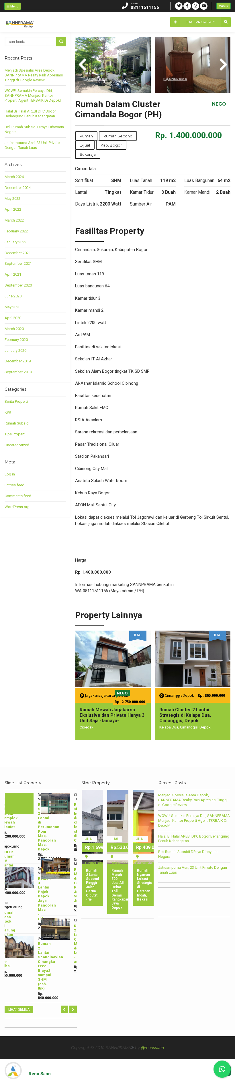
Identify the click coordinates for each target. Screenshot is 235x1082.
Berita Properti (16, 401)
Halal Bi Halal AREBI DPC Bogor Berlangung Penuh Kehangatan (30, 113)
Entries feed (14, 485)
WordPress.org (17, 507)
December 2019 (18, 361)
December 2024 (18, 187)
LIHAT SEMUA (19, 1010)
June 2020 (13, 296)
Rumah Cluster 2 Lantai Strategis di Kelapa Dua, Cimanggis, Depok (105, 715)
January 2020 (15, 350)
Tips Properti (15, 434)
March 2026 (14, 177)
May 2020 (12, 307)
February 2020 (16, 339)
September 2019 (18, 372)
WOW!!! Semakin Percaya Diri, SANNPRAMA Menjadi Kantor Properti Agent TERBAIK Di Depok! (33, 95)
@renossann (152, 1047)
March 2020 (14, 329)
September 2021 (18, 263)
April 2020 (13, 318)
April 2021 (13, 274)
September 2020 (18, 285)
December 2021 (18, 253)
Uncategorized (17, 445)
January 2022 (15, 242)
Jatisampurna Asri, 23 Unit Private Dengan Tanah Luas (32, 145)
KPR (8, 412)
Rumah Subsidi (17, 423)
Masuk (223, 6)
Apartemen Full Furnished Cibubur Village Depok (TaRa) (190, 712)
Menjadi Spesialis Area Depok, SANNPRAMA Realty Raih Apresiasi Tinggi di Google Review (34, 75)
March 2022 (14, 220)
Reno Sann (40, 1073)
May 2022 (12, 198)
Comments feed (18, 496)
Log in (10, 474)
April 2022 (13, 209)
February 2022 (16, 231)
